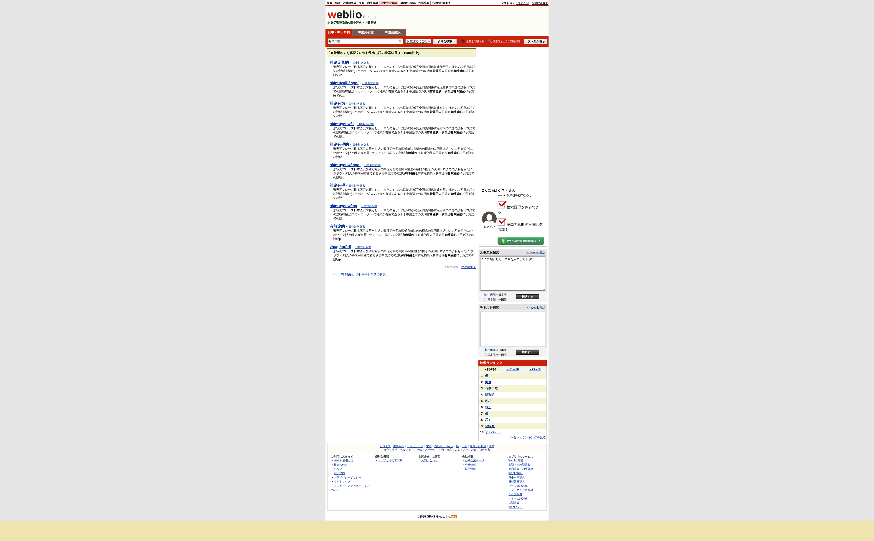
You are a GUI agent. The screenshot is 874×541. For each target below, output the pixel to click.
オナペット (493, 432)
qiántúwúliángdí (344, 83)
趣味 (419, 449)
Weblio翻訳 (515, 473)
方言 (465, 449)
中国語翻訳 (393, 32)
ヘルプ (338, 468)
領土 (488, 407)
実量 (488, 382)
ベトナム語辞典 (518, 498)
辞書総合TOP (540, 3)
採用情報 (470, 468)
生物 (441, 449)
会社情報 (470, 464)
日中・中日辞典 (339, 32)
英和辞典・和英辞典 (520, 468)
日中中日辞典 (389, 3)
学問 (491, 446)
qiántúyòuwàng (343, 205)
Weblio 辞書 (515, 460)
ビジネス (385, 446)
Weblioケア (515, 506)
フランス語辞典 (518, 485)
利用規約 (339, 473)
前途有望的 (339, 144)
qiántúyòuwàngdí (345, 165)
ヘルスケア (407, 449)
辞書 (329, 3)
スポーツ (430, 449)
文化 (386, 449)
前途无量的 (339, 62)
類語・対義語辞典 (345, 3)
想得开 (490, 426)
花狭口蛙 (491, 388)
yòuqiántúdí (340, 246)
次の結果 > (468, 267)
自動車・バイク (443, 446)
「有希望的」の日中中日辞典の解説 (362, 274)
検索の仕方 (341, 464)
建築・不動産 (478, 446)
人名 (457, 449)
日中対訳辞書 (361, 62)
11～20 (512, 369)
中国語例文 (366, 32)
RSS (454, 517)
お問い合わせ (429, 460)
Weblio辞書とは (343, 460)
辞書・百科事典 (480, 449)
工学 (464, 446)
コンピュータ (415, 446)
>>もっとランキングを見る (528, 437)
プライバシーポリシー (347, 477)
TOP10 (490, 369)
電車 (429, 446)
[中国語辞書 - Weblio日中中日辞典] (345, 17)
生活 (394, 449)
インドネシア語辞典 (520, 489)
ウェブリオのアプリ (390, 460)
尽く (488, 420)
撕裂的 (490, 394)
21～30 (535, 369)
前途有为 (337, 103)
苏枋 (488, 401)
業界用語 (398, 446)
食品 (449, 449)
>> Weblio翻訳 (535, 252)
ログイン (522, 3)
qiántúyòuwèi (342, 124)
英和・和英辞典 (368, 3)
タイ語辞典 (515, 494)
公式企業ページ (474, 460)
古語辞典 (423, 3)
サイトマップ (342, 481)
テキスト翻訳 (489, 252)
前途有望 (337, 185)
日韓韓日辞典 (407, 3)
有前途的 (337, 226)
